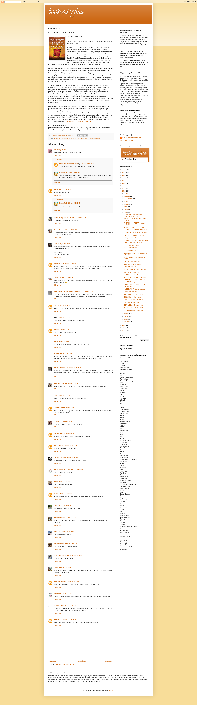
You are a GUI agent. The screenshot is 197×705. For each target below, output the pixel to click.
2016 (124, 328)
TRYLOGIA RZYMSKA (81, 138)
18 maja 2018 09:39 (87, 291)
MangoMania (63, 173)
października (128, 199)
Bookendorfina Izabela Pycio (68, 163)
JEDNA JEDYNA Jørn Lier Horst (133, 305)
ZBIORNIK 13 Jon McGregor (132, 264)
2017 (124, 325)
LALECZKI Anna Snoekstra (132, 261)
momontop (57, 594)
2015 (124, 330)
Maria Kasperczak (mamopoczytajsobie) (67, 291)
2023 (124, 178)
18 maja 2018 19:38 (66, 493)
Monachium (70, 121)
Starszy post (109, 661)
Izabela (56, 481)
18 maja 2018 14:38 (66, 421)
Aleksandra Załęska (60, 383)
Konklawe (88, 121)
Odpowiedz (57, 155)
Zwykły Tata (57, 277)
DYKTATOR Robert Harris (131, 245)
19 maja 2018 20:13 (67, 594)
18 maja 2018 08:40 (64, 244)
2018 (124, 191)
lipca (125, 207)
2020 (124, 186)
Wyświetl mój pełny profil (127, 141)
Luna (55, 244)
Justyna (56, 421)
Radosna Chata (59, 263)
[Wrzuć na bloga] (80, 135)
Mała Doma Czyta (59, 517)
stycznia (126, 322)
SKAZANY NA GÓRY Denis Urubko (134, 310)
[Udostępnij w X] (82, 135)
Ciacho (56, 568)
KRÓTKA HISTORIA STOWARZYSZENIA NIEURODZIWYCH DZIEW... (136, 241)
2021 (124, 183)
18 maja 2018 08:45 (71, 263)
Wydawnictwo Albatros (94, 138)
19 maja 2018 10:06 (65, 568)
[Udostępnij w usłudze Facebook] (84, 135)
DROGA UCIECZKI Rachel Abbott (134, 299)
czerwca (126, 209)
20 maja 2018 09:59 (69, 606)
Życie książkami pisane (61, 556)
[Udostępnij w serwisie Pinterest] (87, 135)
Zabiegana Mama (59, 407)
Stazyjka (56, 493)
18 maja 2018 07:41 (63, 150)
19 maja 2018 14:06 (72, 581)
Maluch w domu (59, 445)
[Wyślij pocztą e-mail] (78, 135)
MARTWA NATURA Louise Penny (134, 294)
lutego (126, 319)
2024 (124, 175)
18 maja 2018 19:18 (65, 481)
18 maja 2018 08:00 (87, 163)
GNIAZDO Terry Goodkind (132, 272)
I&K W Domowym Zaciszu (62, 469)
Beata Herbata (58, 341)
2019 (124, 188)
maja (125, 212)
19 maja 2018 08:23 (76, 556)
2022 (124, 180)
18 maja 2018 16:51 (70, 433)
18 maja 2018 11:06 (73, 383)
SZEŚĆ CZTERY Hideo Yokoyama (134, 235)
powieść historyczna (60, 138)
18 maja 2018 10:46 (74, 203)
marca (126, 316)
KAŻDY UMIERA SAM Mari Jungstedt (135, 233)
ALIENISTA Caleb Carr (130, 267)
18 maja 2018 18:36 (77, 469)
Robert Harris (70, 138)
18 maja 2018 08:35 (71, 230)
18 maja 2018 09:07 (68, 277)
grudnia (126, 193)
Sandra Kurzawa (59, 230)
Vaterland (79, 121)
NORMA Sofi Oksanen (130, 291)
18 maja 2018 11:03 (75, 367)
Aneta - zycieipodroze (61, 367)
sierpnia (126, 204)
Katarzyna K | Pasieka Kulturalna (64, 218)
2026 (124, 170)
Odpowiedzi (59, 159)
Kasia (56, 505)
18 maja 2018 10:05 (64, 317)
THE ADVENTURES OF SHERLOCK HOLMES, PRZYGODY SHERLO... (135, 278)
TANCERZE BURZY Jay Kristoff (133, 307)
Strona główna (81, 661)
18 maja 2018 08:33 (82, 218)
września (127, 201)
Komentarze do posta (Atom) (65, 664)
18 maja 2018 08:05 (74, 173)
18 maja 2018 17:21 (71, 445)
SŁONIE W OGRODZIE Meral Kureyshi (135, 275)
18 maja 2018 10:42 (65, 353)
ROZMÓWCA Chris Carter (132, 302)
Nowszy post (53, 661)
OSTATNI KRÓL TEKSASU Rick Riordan (136, 230)
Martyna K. (57, 619)
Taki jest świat (58, 433)
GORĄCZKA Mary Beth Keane (133, 238)
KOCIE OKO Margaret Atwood (133, 282)
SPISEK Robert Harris (130, 248)
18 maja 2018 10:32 (70, 341)
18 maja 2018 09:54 (63, 305)
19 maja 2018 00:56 (72, 517)
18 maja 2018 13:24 (72, 407)
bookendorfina (66, 12)
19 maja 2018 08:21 (71, 543)
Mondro (56, 353)
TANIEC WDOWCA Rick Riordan (134, 227)
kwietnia (126, 314)
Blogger (111, 690)
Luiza (55, 395)
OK (55, 150)
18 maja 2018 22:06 (64, 505)
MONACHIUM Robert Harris (132, 297)
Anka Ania (57, 531)
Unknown (57, 329)
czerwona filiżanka (60, 457)
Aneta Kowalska (59, 543)
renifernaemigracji (60, 581)
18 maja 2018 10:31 (67, 329)
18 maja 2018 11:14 (64, 395)
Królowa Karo (58, 606)
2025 (124, 172)
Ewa (55, 305)
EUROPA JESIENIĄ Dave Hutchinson (135, 269)
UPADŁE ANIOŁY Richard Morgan (134, 289)
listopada (127, 196)
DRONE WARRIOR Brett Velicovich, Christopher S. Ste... (135, 215)
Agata (56, 189)
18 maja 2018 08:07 (64, 189)
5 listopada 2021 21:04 (69, 619)
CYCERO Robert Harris (131, 250)
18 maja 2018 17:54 (72, 457)
